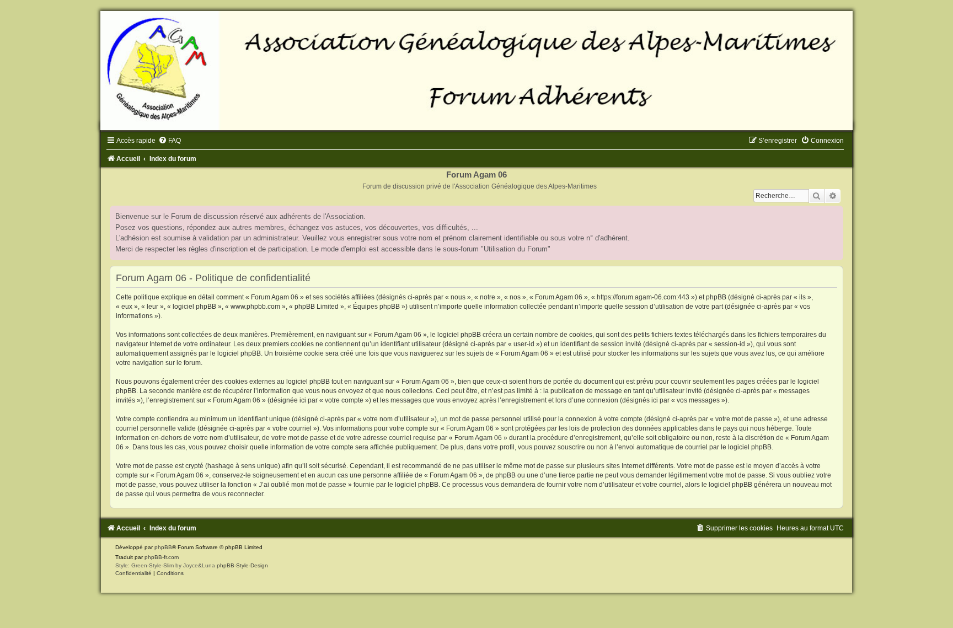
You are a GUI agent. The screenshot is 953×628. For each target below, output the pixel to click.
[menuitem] (169, 140)
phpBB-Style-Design (242, 565)
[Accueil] (476, 70)
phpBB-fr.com (161, 557)
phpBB (163, 547)
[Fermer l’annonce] (834, 214)
